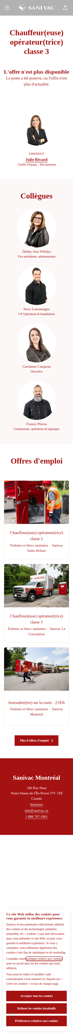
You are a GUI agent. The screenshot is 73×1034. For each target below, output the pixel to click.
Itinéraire (36, 804)
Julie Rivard (36, 159)
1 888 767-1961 (36, 817)
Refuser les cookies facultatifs (36, 1008)
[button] (65, 7)
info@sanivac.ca (36, 810)
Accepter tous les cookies (36, 996)
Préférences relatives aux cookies (36, 1021)
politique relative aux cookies (44, 958)
